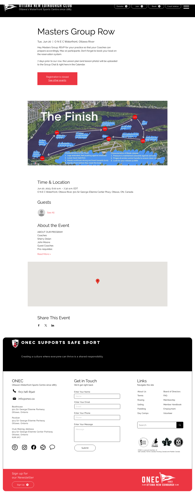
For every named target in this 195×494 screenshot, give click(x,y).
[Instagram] (24, 447)
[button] (186, 6)
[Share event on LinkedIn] (52, 325)
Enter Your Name (82, 392)
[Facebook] (33, 447)
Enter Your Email (82, 402)
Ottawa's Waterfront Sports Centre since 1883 (45, 9)
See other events (57, 80)
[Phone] (14, 391)
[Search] (179, 425)
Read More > (44, 254)
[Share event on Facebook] (38, 325)
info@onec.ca (26, 398)
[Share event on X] (45, 325)
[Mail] (14, 399)
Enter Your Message (83, 424)
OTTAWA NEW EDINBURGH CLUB (45, 5)
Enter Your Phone (82, 413)
